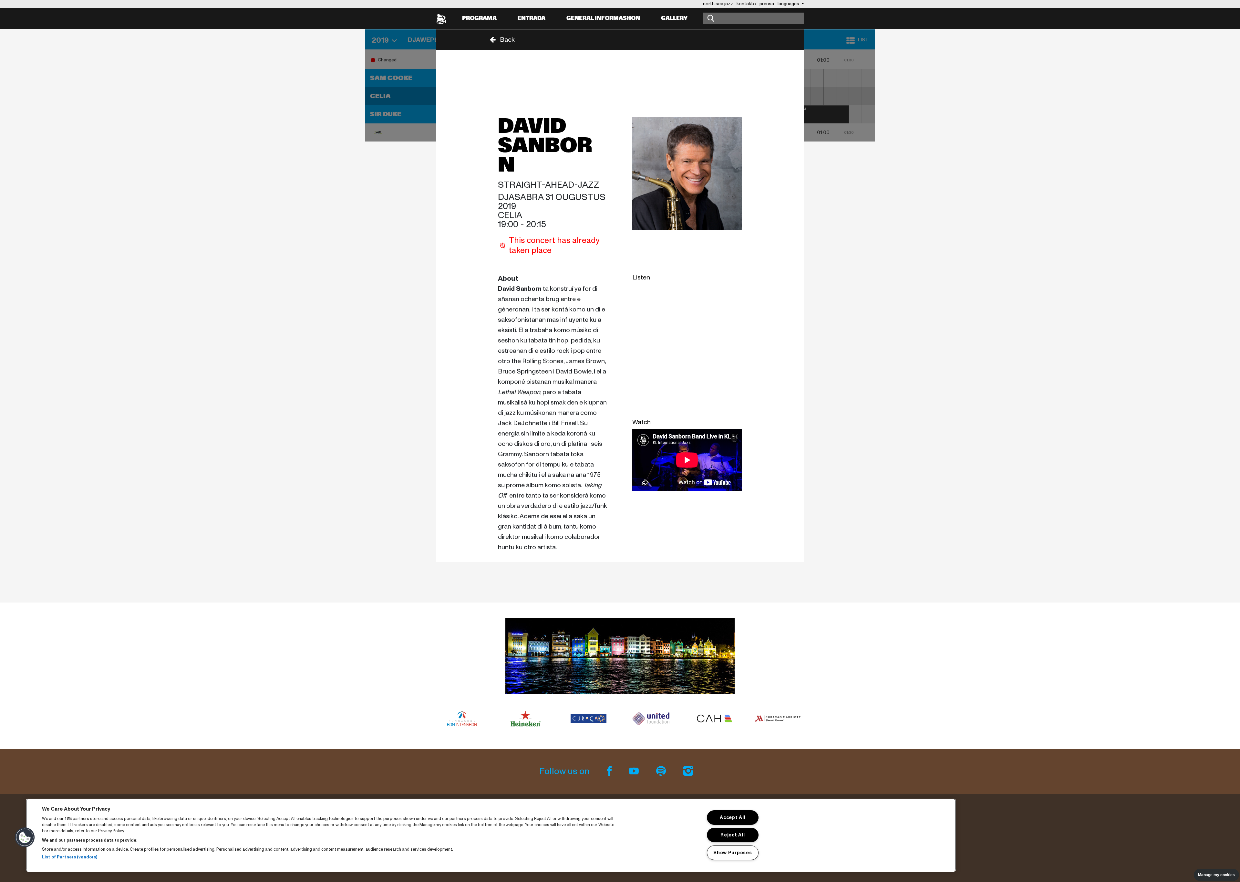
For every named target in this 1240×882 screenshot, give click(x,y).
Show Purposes (732, 852)
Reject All (732, 835)
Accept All (732, 817)
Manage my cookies (1216, 875)
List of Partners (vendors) (69, 857)
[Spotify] (662, 771)
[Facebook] (610, 771)
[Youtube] (634, 771)
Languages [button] (789, 4)
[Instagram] (688, 771)
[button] (500, 40)
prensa (767, 4)
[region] (491, 835)
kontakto (746, 4)
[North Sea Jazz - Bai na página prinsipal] (441, 18)
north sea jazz (718, 4)
